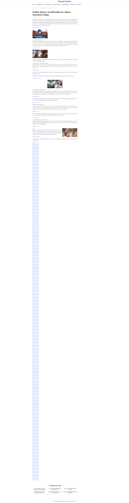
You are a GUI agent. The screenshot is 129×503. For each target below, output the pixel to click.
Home (34, 4)
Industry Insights (48, 4)
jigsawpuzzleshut (36, 47)
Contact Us (79, 4)
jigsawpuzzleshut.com (37, 27)
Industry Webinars (65, 4)
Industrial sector (39, 4)
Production (72, 4)
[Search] (95, 4)
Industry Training (56, 4)
